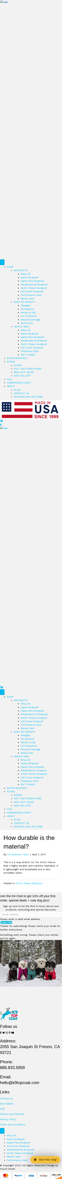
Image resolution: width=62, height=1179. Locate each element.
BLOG (17, 389)
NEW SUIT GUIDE (24, 372)
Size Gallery (7, 1103)
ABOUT (11, 386)
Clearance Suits (30, 351)
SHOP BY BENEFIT (24, 302)
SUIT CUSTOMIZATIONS (27, 368)
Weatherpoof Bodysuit (34, 340)
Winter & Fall (28, 312)
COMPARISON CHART (19, 382)
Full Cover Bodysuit (32, 291)
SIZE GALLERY (22, 375)
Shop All (25, 274)
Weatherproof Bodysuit (34, 284)
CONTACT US (21, 393)
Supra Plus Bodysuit (32, 280)
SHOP (10, 266)
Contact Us (6, 1098)
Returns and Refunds (12, 1114)
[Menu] (2, 262)
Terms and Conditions (12, 1124)
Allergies (25, 305)
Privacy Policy (8, 1119)
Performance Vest (31, 295)
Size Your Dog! (47, 1159)
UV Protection (29, 316)
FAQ (9, 379)
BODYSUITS (20, 270)
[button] (6, 922)
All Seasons (27, 309)
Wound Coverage (30, 319)
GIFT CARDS (28, 354)
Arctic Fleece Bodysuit (34, 288)
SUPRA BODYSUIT (17, 358)
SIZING (11, 361)
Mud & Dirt (27, 323)
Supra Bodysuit (29, 277)
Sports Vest (27, 298)
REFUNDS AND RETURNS (28, 396)
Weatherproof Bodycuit (20, 1149)
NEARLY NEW (21, 326)
